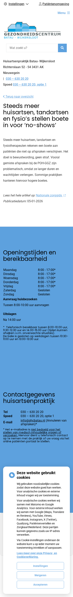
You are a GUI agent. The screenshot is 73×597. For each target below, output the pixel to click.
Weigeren (40, 575)
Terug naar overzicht (19, 96)
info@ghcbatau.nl (33, 420)
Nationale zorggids (49, 195)
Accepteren (40, 584)
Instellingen (40, 565)
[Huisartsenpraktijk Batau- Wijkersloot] (32, 30)
